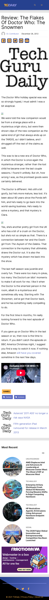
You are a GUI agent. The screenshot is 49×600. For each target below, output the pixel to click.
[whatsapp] (9, 40)
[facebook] (3, 40)
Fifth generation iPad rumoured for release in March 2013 (30, 428)
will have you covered (29, 352)
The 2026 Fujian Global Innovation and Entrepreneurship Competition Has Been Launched (36, 536)
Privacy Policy (27, 597)
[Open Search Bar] (34, 5)
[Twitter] (23, 588)
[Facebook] (28, 588)
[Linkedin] (17, 588)
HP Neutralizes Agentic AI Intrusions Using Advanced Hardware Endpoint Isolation (36, 513)
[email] (27, 40)
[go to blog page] (43, 453)
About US (39, 597)
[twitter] (15, 40)
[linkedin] (21, 40)
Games (6, 391)
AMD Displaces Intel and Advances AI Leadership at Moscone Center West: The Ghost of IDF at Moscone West (36, 468)
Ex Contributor (13, 34)
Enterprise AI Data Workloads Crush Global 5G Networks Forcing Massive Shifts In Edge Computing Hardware (36, 491)
